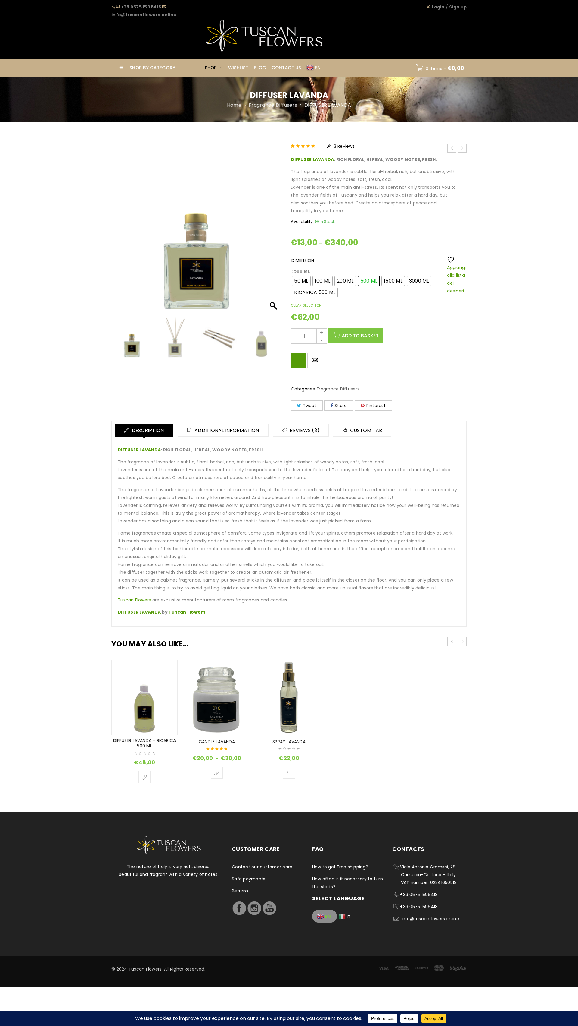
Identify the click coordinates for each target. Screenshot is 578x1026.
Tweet (309, 406)
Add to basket (360, 335)
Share (340, 406)
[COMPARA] (298, 360)
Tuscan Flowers (134, 600)
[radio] (301, 281)
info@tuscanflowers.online (143, 15)
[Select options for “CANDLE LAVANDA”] (217, 773)
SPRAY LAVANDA (289, 742)
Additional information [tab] (226, 430)
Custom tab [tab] (365, 430)
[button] (274, 231)
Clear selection (306, 305)
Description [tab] (147, 430)
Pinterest (376, 406)
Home (234, 105)
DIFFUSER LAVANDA (312, 159)
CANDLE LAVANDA (217, 742)
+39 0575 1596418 (419, 895)
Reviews (344, 146)
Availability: (302, 221)
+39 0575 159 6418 (140, 7)
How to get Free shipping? (340, 867)
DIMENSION (302, 260)
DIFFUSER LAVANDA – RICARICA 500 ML (144, 743)
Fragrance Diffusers (273, 105)
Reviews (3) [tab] (303, 430)
